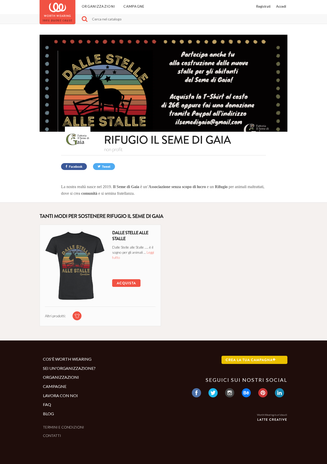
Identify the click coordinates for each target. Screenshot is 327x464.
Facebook (75, 166)
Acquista (126, 283)
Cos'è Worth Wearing (67, 359)
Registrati (263, 6)
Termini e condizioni (63, 427)
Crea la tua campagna (249, 359)
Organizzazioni (98, 6)
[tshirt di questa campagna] (77, 315)
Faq (47, 404)
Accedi (281, 6)
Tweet (105, 166)
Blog (48, 413)
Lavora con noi (60, 395)
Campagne (133, 6)
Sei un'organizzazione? (69, 368)
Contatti (52, 435)
